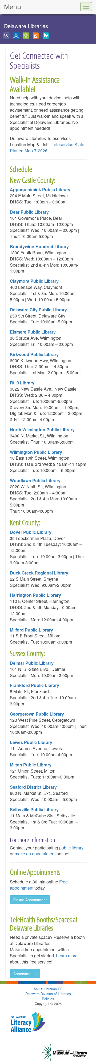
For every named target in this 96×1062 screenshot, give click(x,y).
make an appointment (35, 854)
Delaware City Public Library (38, 310)
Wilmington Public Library (36, 452)
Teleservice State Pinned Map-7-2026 (47, 147)
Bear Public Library (29, 212)
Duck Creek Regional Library (39, 573)
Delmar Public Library (32, 663)
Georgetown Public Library (37, 714)
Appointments (25, 973)
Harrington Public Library (35, 595)
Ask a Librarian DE (48, 988)
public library (71, 848)
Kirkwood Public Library (34, 354)
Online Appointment (30, 899)
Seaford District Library (33, 787)
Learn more (66, 956)
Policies (48, 998)
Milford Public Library (31, 630)
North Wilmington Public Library (42, 429)
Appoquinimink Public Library (40, 189)
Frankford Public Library (34, 685)
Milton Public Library (30, 765)
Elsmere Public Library (33, 332)
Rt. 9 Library (22, 383)
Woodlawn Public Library (35, 480)
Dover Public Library (30, 532)
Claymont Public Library (34, 281)
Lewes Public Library (31, 742)
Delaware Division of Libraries (48, 993)
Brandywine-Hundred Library (39, 246)
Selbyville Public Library (34, 809)
